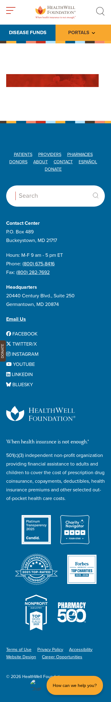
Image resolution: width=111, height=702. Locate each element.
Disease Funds (28, 33)
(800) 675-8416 (39, 264)
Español (88, 162)
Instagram (24, 354)
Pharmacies (80, 154)
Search (95, 195)
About (40, 162)
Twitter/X (24, 344)
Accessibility (80, 649)
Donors (18, 162)
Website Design (21, 657)
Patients (23, 154)
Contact (63, 162)
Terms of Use (18, 649)
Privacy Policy (50, 649)
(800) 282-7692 (33, 272)
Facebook (24, 334)
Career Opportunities (62, 657)
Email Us (16, 319)
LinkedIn (21, 374)
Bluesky (22, 385)
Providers (49, 154)
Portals (78, 33)
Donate (53, 169)
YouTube (23, 364)
